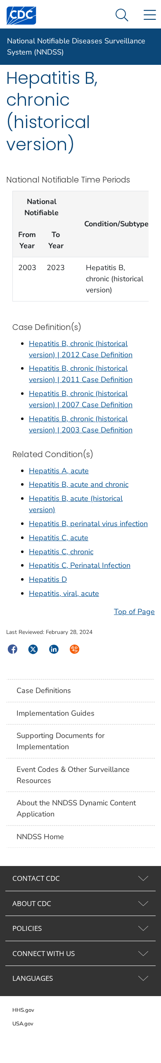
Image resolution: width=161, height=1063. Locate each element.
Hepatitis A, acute (59, 471)
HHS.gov (23, 1010)
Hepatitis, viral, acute (64, 593)
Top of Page (134, 612)
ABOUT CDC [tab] (31, 903)
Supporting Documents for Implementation (60, 741)
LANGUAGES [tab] (32, 978)
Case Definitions (44, 690)
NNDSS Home (40, 837)
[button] (122, 15)
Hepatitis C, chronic (61, 552)
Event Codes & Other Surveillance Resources (73, 774)
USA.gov (22, 1023)
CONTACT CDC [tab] (36, 878)
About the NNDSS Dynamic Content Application (76, 808)
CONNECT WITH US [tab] (43, 953)
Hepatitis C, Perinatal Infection (79, 565)
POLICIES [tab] (27, 928)
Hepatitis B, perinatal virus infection (88, 524)
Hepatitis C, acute (58, 538)
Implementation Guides (56, 713)
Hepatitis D (48, 579)
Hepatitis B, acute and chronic (78, 484)
